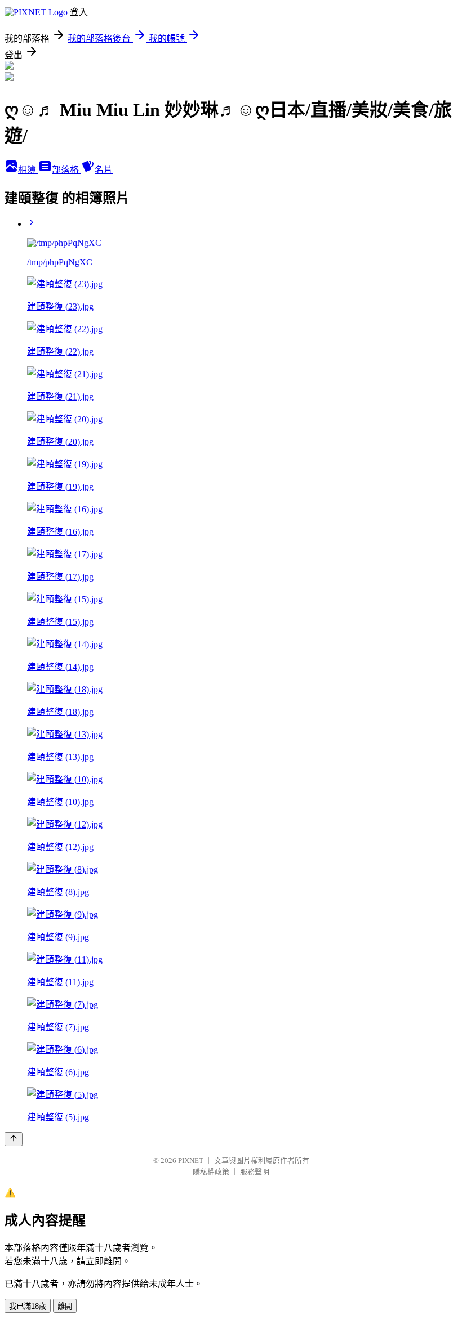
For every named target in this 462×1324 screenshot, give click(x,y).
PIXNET (190, 1160)
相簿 (28, 170)
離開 (64, 1306)
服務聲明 (254, 1172)
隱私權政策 (211, 1172)
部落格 (66, 170)
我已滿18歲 (27, 1306)
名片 (104, 170)
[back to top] (14, 1139)
